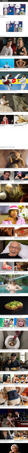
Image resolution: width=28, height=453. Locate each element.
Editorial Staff (2, 17)
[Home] (5, 1)
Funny (4, 17)
